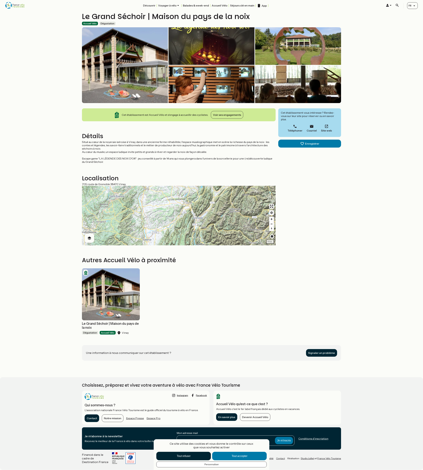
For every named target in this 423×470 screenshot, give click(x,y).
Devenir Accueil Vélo (255, 417)
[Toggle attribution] (272, 236)
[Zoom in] (271, 219)
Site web (326, 130)
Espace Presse (135, 418)
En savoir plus (226, 417)
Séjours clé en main (242, 5)
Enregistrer (312, 143)
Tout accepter (239, 456)
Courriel (312, 130)
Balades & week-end (196, 5)
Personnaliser (211, 464)
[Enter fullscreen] (271, 206)
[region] (179, 215)
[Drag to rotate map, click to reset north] (271, 228)
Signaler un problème (321, 353)
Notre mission (112, 418)
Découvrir (149, 5)
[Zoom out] (271, 224)
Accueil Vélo (219, 5)
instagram (182, 395)
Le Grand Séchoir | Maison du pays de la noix (110, 326)
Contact (92, 418)
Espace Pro (153, 418)
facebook (201, 395)
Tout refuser (184, 456)
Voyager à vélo (167, 5)
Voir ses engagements (227, 114)
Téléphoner (295, 130)
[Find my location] (271, 212)
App (264, 5)
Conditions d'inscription (313, 438)
